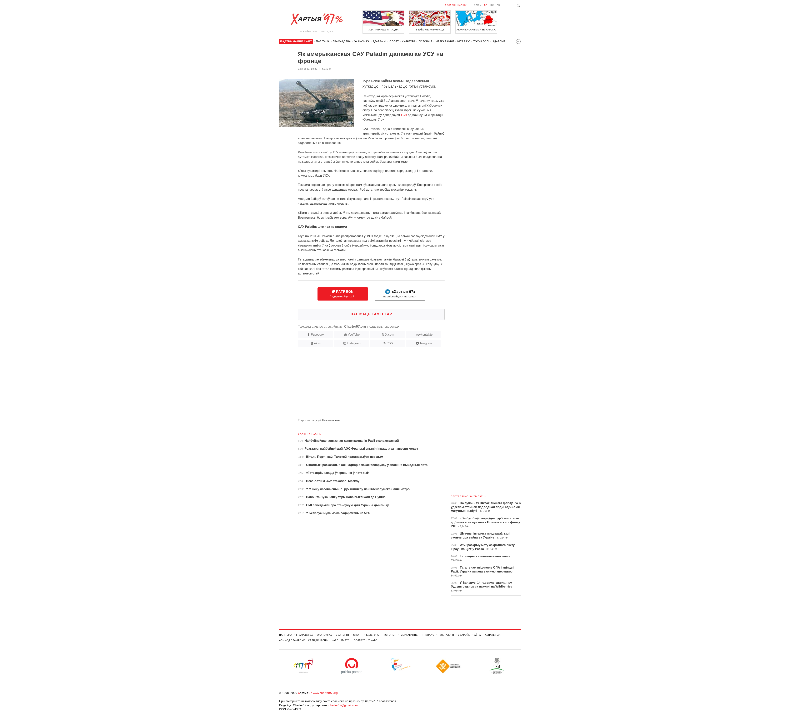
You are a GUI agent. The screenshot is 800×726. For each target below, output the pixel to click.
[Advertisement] (362, 384)
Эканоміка (362, 41)
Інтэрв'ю (463, 41)
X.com (389, 334)
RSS (389, 343)
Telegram (426, 343)
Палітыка (323, 41)
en (498, 5)
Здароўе (498, 41)
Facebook (317, 334)
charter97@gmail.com (343, 705)
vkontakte (425, 334)
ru (492, 5)
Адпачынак (492, 635)
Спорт (394, 41)
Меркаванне (445, 41)
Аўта (477, 635)
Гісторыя (425, 41)
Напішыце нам (331, 420)
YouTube (354, 334)
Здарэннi (379, 41)
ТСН (404, 115)
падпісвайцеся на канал (399, 294)
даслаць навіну (455, 5)
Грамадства (342, 41)
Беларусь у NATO (366, 640)
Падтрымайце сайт (343, 294)
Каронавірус (341, 640)
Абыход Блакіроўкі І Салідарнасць (303, 640)
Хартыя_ (317, 19)
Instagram (354, 343)
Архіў (477, 5)
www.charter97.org (325, 693)
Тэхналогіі (481, 41)
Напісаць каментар (371, 314)
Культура (408, 41)
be (486, 5)
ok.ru (317, 343)
